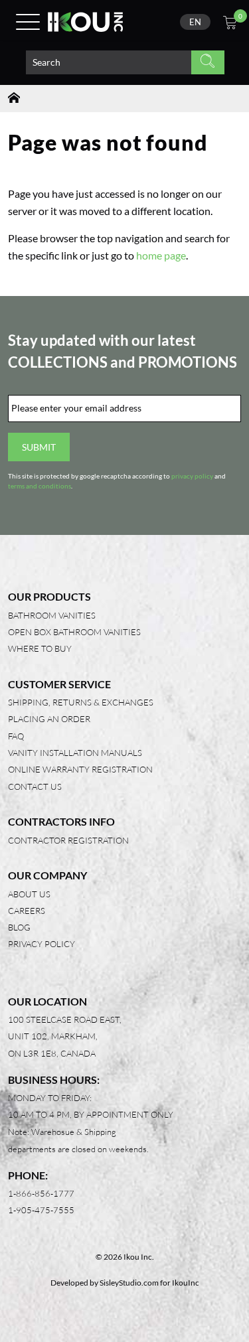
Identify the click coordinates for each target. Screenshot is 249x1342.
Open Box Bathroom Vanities (74, 632)
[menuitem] (195, 22)
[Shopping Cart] (230, 24)
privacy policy (192, 476)
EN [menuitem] (195, 22)
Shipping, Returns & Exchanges (80, 702)
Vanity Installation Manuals (75, 752)
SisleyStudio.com (129, 1283)
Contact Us (35, 786)
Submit (39, 447)
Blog (19, 927)
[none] (195, 22)
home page (161, 255)
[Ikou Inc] (85, 22)
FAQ (16, 736)
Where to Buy (40, 648)
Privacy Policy (41, 943)
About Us (29, 894)
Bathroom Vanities (52, 615)
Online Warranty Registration (80, 769)
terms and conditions (39, 486)
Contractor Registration (68, 840)
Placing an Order (49, 718)
